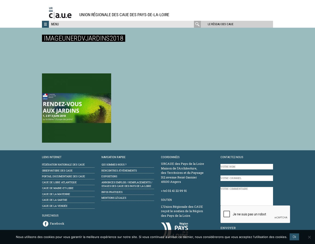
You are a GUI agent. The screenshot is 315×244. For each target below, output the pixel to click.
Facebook (57, 223)
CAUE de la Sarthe (54, 200)
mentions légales (113, 197)
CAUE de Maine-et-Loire (58, 188)
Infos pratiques (111, 192)
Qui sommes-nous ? (113, 164)
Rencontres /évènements (119, 170)
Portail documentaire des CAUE (63, 176)
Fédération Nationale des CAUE (63, 164)
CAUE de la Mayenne (56, 194)
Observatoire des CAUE (57, 170)
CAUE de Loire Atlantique (59, 182)
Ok (294, 237)
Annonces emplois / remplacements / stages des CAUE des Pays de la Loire (126, 184)
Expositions (109, 176)
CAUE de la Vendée (55, 206)
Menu (55, 24)
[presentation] (255, 214)
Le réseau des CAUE (220, 24)
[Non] (309, 237)
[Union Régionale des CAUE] (62, 18)
